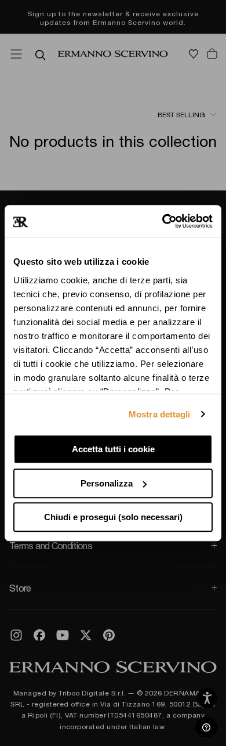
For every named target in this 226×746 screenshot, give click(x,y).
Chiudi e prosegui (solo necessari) (113, 517)
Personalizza (107, 483)
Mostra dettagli (160, 414)
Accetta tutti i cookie (113, 449)
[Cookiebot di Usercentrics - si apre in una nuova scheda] (162, 221)
